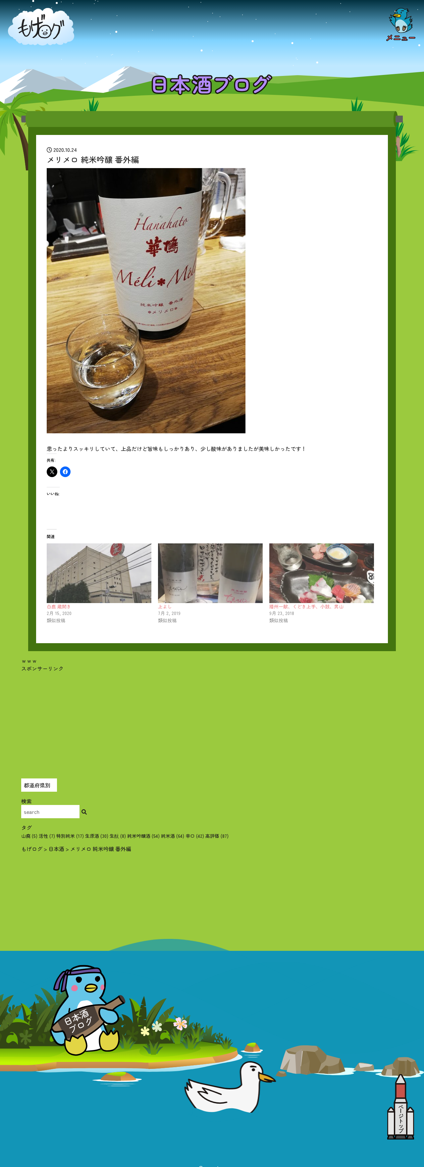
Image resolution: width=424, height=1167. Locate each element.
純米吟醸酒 (143, 835)
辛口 (195, 835)
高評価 (217, 835)
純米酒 (172, 835)
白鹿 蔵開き (59, 606)
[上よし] (210, 573)
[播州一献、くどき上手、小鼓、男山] (321, 573)
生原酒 (96, 835)
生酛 (118, 835)
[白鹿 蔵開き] (99, 573)
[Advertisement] (212, 718)
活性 (47, 835)
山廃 (29, 835)
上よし (165, 606)
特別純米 (70, 835)
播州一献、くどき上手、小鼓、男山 (306, 606)
